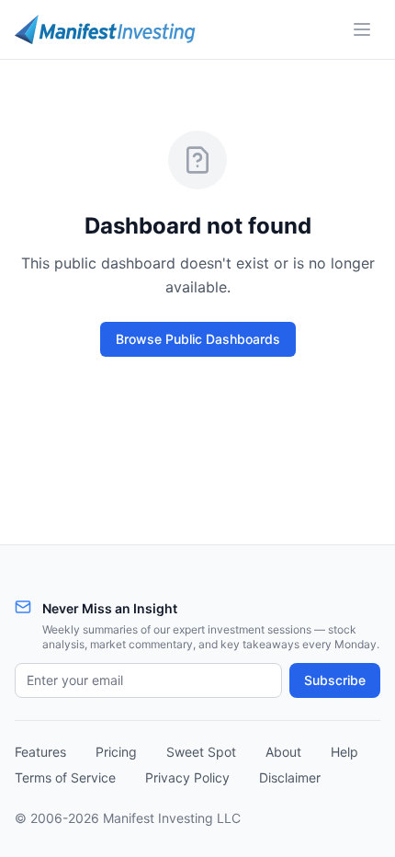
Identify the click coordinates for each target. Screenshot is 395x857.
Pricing (116, 752)
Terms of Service (65, 777)
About (283, 752)
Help (344, 752)
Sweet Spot (201, 752)
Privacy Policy (187, 777)
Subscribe (335, 680)
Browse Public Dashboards (198, 339)
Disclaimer (290, 777)
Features (40, 752)
